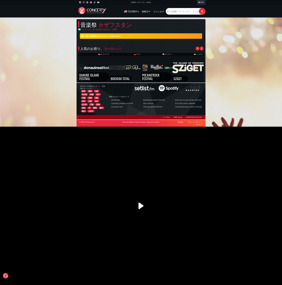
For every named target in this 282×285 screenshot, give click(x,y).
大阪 (96, 91)
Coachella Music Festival (122, 103)
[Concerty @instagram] (83, 2)
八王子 (91, 111)
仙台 (96, 101)
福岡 (90, 98)
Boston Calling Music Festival (188, 100)
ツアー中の (166, 117)
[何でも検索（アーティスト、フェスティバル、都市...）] (202, 11)
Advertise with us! (194, 117)
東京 (83, 91)
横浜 (90, 91)
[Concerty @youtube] (98, 2)
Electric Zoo (117, 107)
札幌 (91, 94)
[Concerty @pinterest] (87, 2)
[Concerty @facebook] (80, 2)
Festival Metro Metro (152, 107)
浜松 (83, 108)
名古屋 (84, 94)
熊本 (101, 108)
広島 (90, 101)
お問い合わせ (178, 117)
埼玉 (83, 101)
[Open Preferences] (5, 275)
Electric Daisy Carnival (185, 103)
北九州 (84, 104)
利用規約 (180, 122)
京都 (83, 98)
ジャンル (157, 11)
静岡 (94, 108)
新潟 (98, 104)
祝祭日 (145, 11)
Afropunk (115, 100)
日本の (202, 2)
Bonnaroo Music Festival (154, 100)
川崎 (96, 98)
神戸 (98, 94)
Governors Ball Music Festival (188, 107)
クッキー (199, 124)
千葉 (91, 104)
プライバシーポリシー (194, 122)
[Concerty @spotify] (91, 2)
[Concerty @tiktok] (94, 2)
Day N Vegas (148, 103)
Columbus (132, 11)
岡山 (83, 111)
